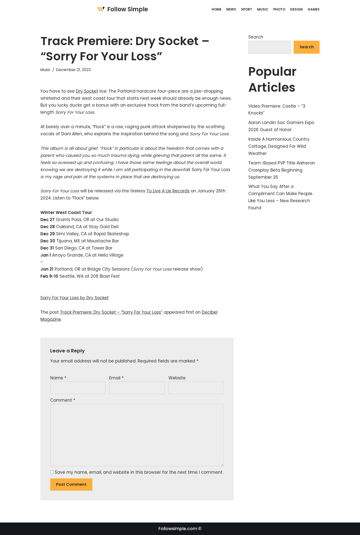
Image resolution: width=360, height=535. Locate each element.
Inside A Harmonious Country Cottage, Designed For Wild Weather (279, 146)
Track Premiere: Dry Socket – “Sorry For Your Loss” (111, 312)
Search (255, 37)
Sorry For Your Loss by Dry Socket (74, 298)
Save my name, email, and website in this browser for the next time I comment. (139, 472)
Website (177, 378)
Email (116, 378)
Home (216, 9)
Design (296, 9)
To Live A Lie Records (168, 191)
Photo (279, 9)
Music (262, 9)
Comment (62, 400)
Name (58, 378)
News (231, 9)
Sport (246, 9)
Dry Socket (87, 91)
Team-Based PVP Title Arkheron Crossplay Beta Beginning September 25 (281, 170)
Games (314, 9)
